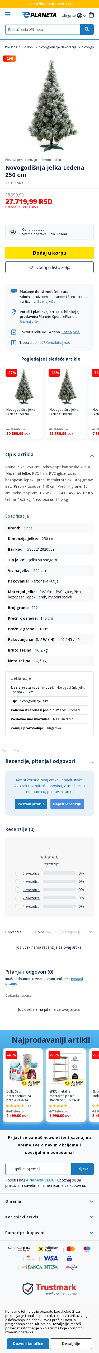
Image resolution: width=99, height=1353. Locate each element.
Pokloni (28, 47)
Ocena (40, 932)
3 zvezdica (31, 889)
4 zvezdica (31, 881)
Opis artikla (19, 454)
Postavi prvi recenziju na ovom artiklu (33, 159)
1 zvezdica (31, 906)
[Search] (86, 29)
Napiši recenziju (67, 804)
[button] (69, 16)
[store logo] (38, 15)
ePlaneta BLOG (40, 1180)
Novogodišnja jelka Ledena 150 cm (20, 412)
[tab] (49, 456)
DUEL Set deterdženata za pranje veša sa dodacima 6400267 (20, 1096)
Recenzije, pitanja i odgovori (40, 761)
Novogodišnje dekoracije (58, 47)
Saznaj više (46, 301)
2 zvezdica (31, 898)
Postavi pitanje (31, 804)
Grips (28, 527)
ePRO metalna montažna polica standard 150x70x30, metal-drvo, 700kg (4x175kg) (65, 1096)
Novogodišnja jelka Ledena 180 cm (63, 412)
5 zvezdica (31, 873)
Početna (11, 47)
